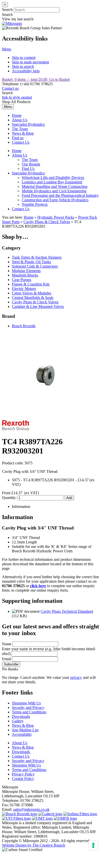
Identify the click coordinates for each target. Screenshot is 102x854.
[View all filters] (16, 818)
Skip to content (23, 57)
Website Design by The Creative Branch (33, 845)
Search (7, 9)
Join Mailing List (25, 730)
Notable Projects (35, 204)
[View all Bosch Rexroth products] (19, 814)
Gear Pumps (21, 280)
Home (17, 115)
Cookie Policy (23, 778)
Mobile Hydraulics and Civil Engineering (54, 191)
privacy (76, 677)
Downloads (21, 716)
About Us (19, 120)
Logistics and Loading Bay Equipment (52, 182)
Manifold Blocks (25, 275)
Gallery (18, 721)
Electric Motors (24, 288)
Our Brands (31, 164)
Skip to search (23, 66)
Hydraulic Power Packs (55, 217)
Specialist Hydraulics (28, 124)
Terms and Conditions (29, 712)
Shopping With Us (26, 703)
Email (6, 659)
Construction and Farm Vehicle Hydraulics (55, 200)
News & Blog (23, 133)
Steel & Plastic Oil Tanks (31, 262)
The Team (20, 129)
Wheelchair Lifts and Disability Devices (53, 177)
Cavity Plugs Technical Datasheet (67, 611)
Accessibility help (26, 71)
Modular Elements (26, 271)
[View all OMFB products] (65, 818)
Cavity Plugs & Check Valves (47, 222)
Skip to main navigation (30, 62)
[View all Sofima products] (80, 814)
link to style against (17, 97)
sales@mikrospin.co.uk (31, 809)
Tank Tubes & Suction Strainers (37, 257)
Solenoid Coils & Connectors (35, 266)
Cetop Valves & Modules (31, 293)
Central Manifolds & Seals (32, 297)
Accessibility (22, 734)
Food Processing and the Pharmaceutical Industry (60, 195)
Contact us (10, 88)
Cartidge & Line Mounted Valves (38, 306)
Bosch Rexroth (23, 326)
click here (38, 586)
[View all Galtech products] (50, 814)
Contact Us (20, 142)
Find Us (28, 168)
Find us (18, 138)
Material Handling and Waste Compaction (54, 186)
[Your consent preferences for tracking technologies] (93, 845)
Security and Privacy (28, 707)
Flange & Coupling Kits (31, 284)
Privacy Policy (23, 774)
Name (6, 644)
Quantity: (10, 497)
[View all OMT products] (42, 818)
